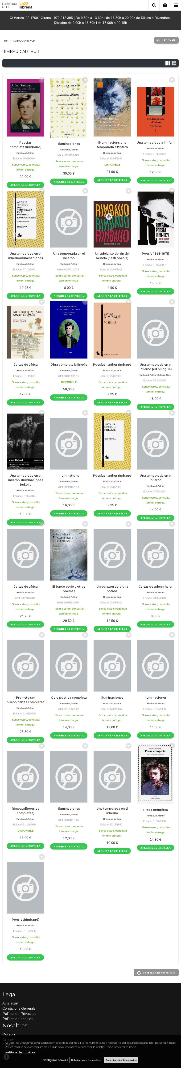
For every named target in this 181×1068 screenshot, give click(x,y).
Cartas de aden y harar (156, 586)
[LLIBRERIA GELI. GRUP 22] (17, 6)
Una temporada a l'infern (155, 142)
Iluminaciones (69, 143)
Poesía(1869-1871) (155, 253)
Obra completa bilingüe (68, 364)
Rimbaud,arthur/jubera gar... (155, 375)
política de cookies (20, 1052)
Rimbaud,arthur (25, 153)
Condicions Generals (18, 1008)
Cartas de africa (25, 586)
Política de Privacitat (19, 1014)
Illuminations (69, 475)
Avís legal (10, 1003)
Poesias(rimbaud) (25, 919)
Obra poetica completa (69, 697)
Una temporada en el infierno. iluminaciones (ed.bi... (25, 480)
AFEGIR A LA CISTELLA (25, 185)
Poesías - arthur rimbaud (112, 364)
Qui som (9, 1034)
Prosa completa (155, 810)
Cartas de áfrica (25, 364)
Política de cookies (17, 1019)
